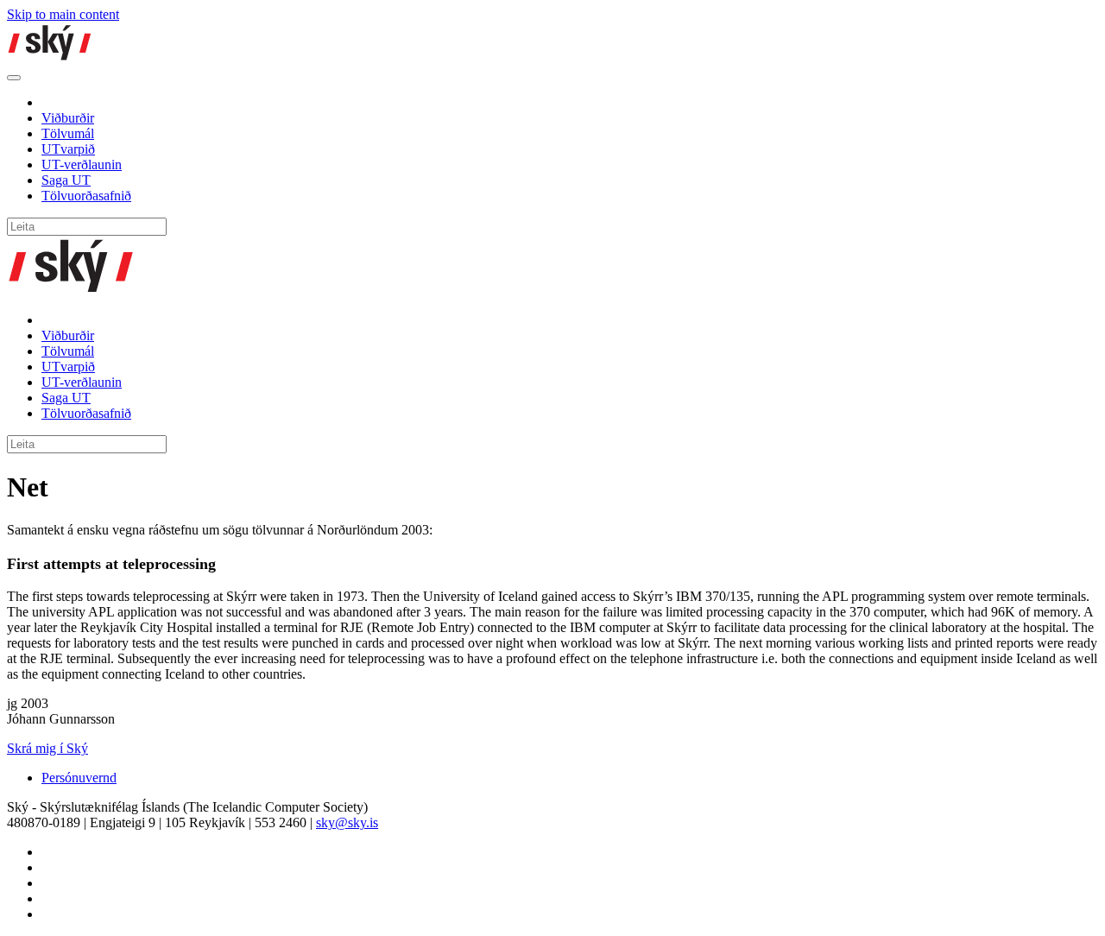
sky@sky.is (347, 822)
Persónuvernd (79, 777)
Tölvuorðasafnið (86, 195)
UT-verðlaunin (81, 164)
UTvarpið (68, 149)
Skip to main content (63, 14)
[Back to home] (50, 57)
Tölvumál (67, 133)
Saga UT (66, 180)
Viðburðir (67, 118)
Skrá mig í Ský (47, 748)
